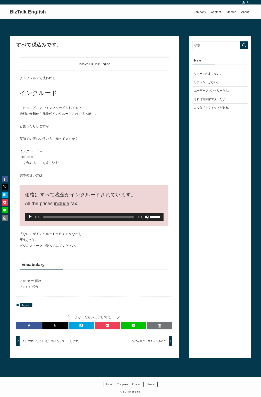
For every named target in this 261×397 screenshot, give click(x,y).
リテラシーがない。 (207, 82)
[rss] (243, 2)
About (109, 384)
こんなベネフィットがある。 (212, 107)
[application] (94, 217)
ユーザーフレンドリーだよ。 (212, 90)
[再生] (30, 217)
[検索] (248, 2)
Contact (136, 384)
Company (122, 384)
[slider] (155, 216)
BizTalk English (28, 11)
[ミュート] (147, 217)
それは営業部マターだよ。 (211, 99)
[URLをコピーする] (159, 325)
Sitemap (150, 384)
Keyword (26, 305)
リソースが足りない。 (208, 73)
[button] (29, 325)
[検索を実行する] (244, 45)
